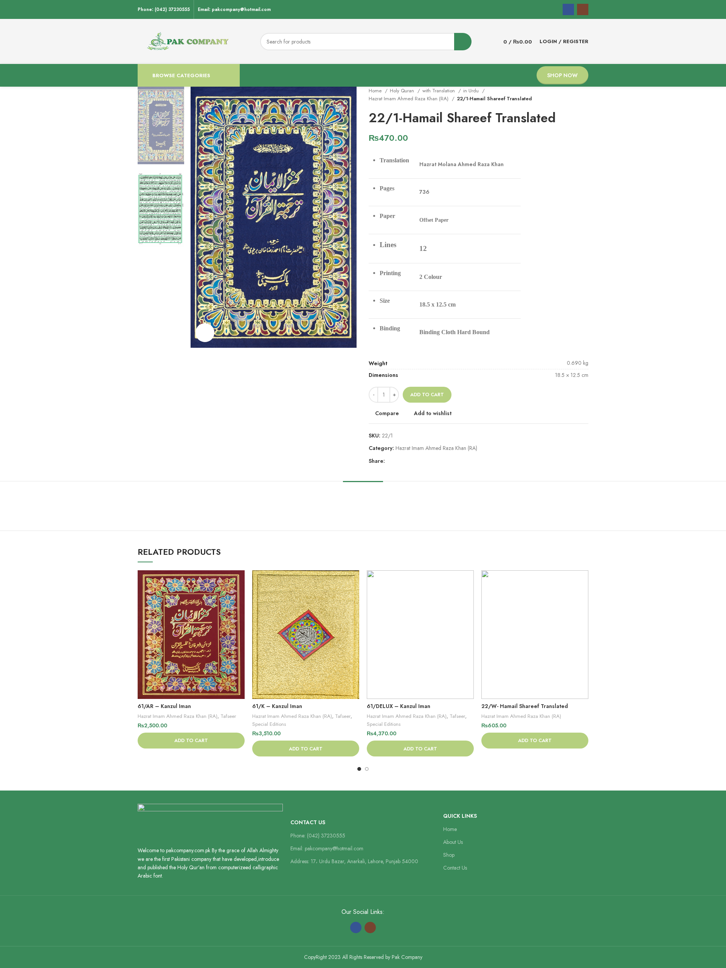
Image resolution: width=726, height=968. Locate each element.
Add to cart (427, 394)
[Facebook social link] (568, 9)
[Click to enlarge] (204, 332)
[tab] (363, 492)
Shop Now (562, 75)
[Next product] (584, 94)
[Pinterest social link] (408, 461)
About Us (453, 842)
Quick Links (460, 816)
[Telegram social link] (426, 461)
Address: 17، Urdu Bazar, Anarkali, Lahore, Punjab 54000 (354, 861)
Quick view (239, 599)
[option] (161, 125)
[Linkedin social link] (417, 461)
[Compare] (239, 582)
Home (376, 90)
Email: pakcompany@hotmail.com (326, 848)
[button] (191, 741)
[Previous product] (569, 94)
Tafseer (228, 716)
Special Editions (269, 724)
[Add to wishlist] (239, 616)
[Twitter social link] (400, 461)
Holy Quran (403, 90)
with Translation (439, 90)
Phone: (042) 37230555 (317, 835)
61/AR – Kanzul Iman (164, 706)
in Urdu (471, 90)
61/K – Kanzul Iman (277, 706)
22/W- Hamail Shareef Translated (524, 706)
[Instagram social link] (582, 9)
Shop (449, 855)
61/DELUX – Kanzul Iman (398, 706)
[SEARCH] (463, 41)
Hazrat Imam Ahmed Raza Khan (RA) (409, 98)
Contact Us (307, 822)
